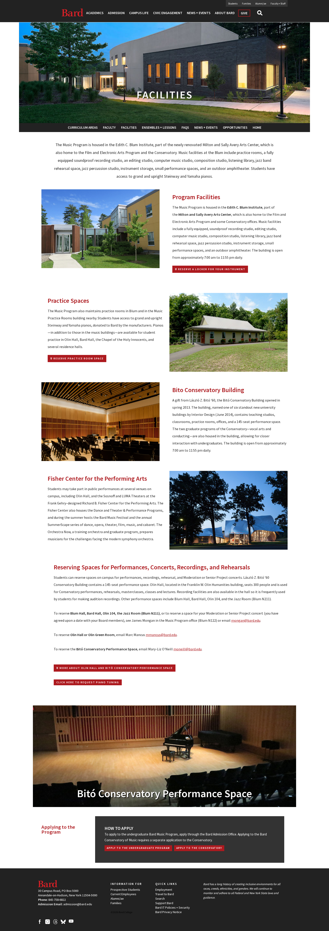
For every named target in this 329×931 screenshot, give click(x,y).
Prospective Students (125, 890)
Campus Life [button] (139, 13)
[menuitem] (128, 127)
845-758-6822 (57, 900)
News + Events (206, 127)
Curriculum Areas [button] (83, 127)
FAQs (185, 127)
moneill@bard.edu (187, 649)
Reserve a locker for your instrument (211, 269)
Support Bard (164, 903)
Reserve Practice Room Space (78, 358)
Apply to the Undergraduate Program (138, 848)
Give (244, 13)
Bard (73, 12)
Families (246, 3)
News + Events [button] (198, 13)
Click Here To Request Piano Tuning (87, 682)
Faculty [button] (109, 127)
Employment (163, 890)
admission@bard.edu (77, 904)
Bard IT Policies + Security (172, 907)
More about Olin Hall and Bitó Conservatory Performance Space (116, 668)
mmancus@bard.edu (161, 634)
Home (257, 127)
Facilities (129, 127)
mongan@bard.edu (245, 620)
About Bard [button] (225, 13)
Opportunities (235, 127)
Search (262, 14)
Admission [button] (116, 13)
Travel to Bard (164, 894)
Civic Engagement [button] (167, 13)
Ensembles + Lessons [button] (159, 127)
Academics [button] (94, 13)
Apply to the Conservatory (199, 848)
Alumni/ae (260, 3)
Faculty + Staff (278, 3)
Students (232, 3)
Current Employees (123, 894)
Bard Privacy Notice (168, 912)
